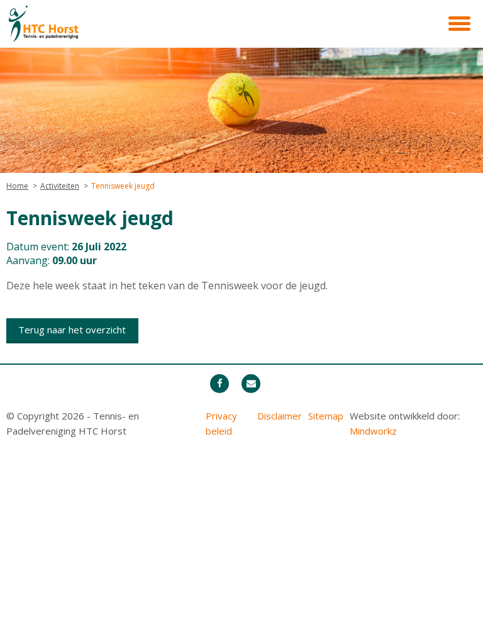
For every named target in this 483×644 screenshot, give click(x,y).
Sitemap (325, 415)
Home (17, 185)
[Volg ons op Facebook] (219, 383)
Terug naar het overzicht (72, 329)
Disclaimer (279, 415)
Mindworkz (373, 431)
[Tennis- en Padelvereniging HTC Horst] (69, 24)
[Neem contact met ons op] (251, 383)
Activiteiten (59, 185)
